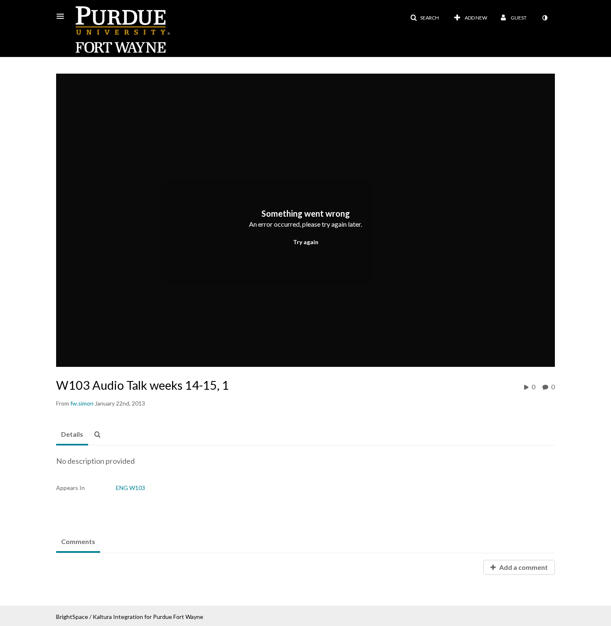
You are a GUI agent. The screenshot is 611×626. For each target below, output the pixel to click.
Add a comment (523, 567)
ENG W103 (130, 487)
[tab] (72, 434)
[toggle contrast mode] (544, 17)
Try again (305, 241)
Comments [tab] (78, 541)
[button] (62, 16)
